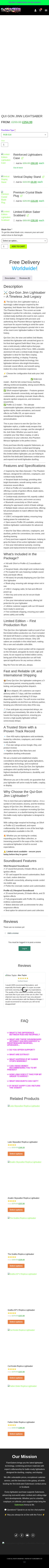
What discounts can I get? (23, 1081)
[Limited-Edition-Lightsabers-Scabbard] (5, 216)
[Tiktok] (16, 1535)
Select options (16, 1154)
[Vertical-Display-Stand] (5, 179)
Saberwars (19, 1505)
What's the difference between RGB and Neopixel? (24, 1034)
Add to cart (18, 246)
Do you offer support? (22, 1050)
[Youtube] (27, 1535)
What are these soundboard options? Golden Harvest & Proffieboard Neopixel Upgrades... (24, 1042)
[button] (46, 10)
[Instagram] (33, 1535)
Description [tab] (10, 278)
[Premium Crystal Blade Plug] (5, 197)
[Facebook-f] (22, 1535)
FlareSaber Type (8, 130)
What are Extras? (19, 1055)
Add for (30, 163)
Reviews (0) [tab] (25, 278)
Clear (3, 141)
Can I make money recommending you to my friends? (22, 1068)
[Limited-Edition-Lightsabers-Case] (5, 158)
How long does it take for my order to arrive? (25, 1075)
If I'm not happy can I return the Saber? (24, 1087)
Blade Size (6, 230)
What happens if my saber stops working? (23, 1060)
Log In (24, 948)
